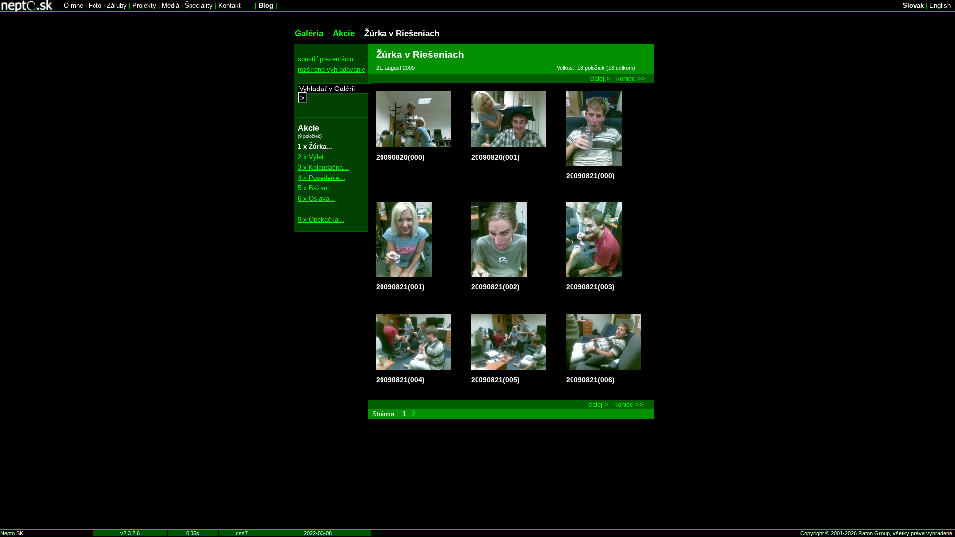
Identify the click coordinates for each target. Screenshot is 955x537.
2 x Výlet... (314, 157)
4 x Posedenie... (321, 177)
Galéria (309, 33)
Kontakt (229, 5)
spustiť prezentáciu (325, 59)
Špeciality (199, 5)
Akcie (344, 33)
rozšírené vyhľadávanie (331, 69)
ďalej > (600, 78)
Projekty (144, 5)
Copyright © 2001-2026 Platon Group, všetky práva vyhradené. (877, 533)
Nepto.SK (11, 533)
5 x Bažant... (316, 188)
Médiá (170, 5)
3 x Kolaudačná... (323, 167)
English (940, 5)
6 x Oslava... (316, 198)
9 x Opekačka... (321, 219)
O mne (73, 5)
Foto (95, 5)
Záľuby (117, 5)
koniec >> (630, 78)
